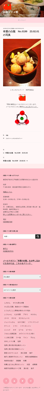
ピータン (29, 330)
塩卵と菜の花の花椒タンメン (14, 349)
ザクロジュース (24, 318)
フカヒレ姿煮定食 (10, 333)
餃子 (32, 368)
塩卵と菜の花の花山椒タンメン (15, 345)
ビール (21, 330)
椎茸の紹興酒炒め (31, 357)
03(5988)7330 (7, 222)
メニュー (23, 20)
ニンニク (7, 330)
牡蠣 (24, 361)
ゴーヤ (6, 318)
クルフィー (9, 138)
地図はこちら (7, 192)
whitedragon (19, 28)
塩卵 (19, 341)
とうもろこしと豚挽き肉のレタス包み (17, 310)
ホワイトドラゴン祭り (26, 333)
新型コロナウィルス (11, 353)
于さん (33, 337)
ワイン (25, 337)
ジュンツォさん (9, 322)
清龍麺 (18, 361)
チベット (7, 326)
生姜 (28, 364)
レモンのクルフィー (17, 138)
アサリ (25, 314)
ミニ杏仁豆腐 (8, 337)
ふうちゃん (8, 314)
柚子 (31, 353)
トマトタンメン (25, 326)
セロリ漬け (21, 322)
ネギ (14, 330)
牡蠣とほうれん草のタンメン (14, 364)
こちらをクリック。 (31, 107)
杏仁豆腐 (24, 353)
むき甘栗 (18, 314)
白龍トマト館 (10, 12)
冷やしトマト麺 (9, 341)
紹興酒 (35, 364)
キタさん (34, 314)
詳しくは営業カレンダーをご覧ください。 (17, 214)
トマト (15, 326)
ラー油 (18, 337)
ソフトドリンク (33, 322)
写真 (7, 135)
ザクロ (13, 318)
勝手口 (5, 248)
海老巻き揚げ (8, 361)
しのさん (7, 303)
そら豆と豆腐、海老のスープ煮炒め (16, 307)
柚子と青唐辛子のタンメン (13, 357)
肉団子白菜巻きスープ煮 (12, 368)
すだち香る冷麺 (18, 303)
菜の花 (26, 368)
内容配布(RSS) (8, 251)
